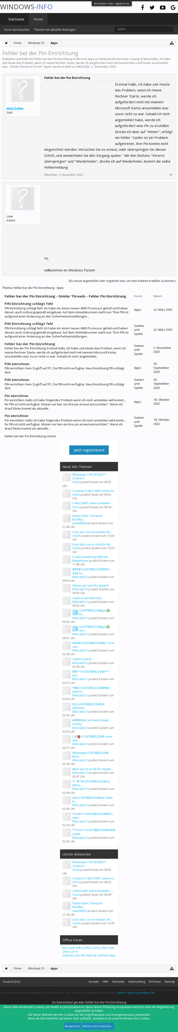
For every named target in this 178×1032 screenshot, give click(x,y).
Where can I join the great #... (91, 586)
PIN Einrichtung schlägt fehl (29, 303)
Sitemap (169, 982)
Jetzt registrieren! (89, 450)
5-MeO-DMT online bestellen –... (93, 503)
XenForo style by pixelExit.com (136, 992)
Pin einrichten (16, 395)
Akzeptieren (72, 1026)
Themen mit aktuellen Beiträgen (55, 30)
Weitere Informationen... (98, 1026)
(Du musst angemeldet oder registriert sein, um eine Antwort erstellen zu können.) (122, 281)
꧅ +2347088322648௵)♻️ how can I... (91, 628)
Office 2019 (69, 952)
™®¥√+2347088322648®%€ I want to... (91, 690)
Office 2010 (91, 948)
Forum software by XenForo (35, 992)
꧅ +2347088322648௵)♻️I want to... (91, 612)
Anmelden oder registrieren (111, 3)
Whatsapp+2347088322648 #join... (90, 754)
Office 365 (107, 948)
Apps (47, 67)
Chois (76, 482)
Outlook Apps (106, 955)
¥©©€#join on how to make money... (90, 722)
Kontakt (94, 982)
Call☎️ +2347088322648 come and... (92, 738)
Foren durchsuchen (16, 30)
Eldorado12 (80, 577)
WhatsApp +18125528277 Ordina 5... (89, 476)
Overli (76, 536)
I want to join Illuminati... (88, 598)
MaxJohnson (80, 561)
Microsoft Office (72, 948)
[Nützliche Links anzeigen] (172, 43)
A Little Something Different (90, 557)
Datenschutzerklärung (163, 989)
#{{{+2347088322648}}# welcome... (88, 706)
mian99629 (79, 523)
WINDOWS (26, 6)
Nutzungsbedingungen (133, 989)
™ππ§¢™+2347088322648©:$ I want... (92, 816)
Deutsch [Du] (11, 982)
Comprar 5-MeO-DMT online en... (94, 491)
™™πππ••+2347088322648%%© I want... (93, 832)
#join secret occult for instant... (92, 769)
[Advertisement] (79, 110)
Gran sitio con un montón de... (92, 532)
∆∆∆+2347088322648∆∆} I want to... (92, 799)
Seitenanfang (136, 982)
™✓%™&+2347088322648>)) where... (90, 783)
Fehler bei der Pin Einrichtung (30, 343)
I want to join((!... (83, 659)
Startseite (16, 19)
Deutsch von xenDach (93, 992)
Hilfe (105, 982)
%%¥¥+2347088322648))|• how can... (93, 645)
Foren (38, 19)
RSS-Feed (155, 982)
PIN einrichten (17, 363)
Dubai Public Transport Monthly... (87, 517)
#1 (171, 175)
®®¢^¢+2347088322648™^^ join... (91, 673)
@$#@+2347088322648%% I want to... (91, 571)
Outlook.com (70, 955)
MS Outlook (88, 955)
